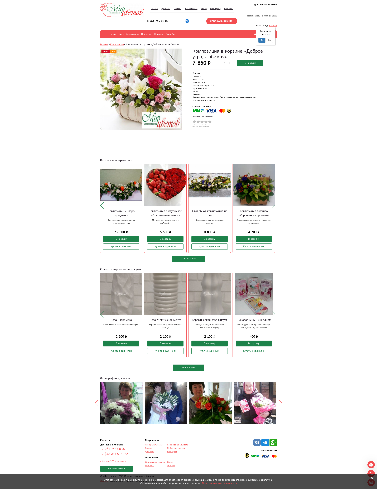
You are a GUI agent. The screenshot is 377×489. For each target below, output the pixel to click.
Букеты (112, 34)
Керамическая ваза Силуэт (209, 320)
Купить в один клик (114, 246)
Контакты (228, 8)
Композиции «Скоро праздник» (114, 213)
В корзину (250, 63)
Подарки (158, 34)
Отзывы (177, 8)
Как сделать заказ (154, 444)
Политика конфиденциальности (219, 483)
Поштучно (146, 34)
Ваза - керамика (121, 320)
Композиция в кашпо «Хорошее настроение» (247, 213)
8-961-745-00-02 (157, 21)
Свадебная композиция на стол (202, 213)
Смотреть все (188, 258)
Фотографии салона (155, 462)
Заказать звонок (116, 468)
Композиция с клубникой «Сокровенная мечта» (158, 213)
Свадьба (170, 34)
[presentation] (102, 205)
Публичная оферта (176, 448)
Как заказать (191, 8)
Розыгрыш (215, 8)
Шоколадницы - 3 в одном (254, 320)
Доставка (165, 8)
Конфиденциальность (177, 444)
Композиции (132, 34)
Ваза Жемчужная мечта (165, 320)
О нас (204, 8)
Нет (269, 40)
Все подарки (188, 367)
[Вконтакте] (187, 21)
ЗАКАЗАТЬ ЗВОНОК (221, 21)
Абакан (273, 25)
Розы (121, 34)
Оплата (154, 8)
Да (261, 40)
